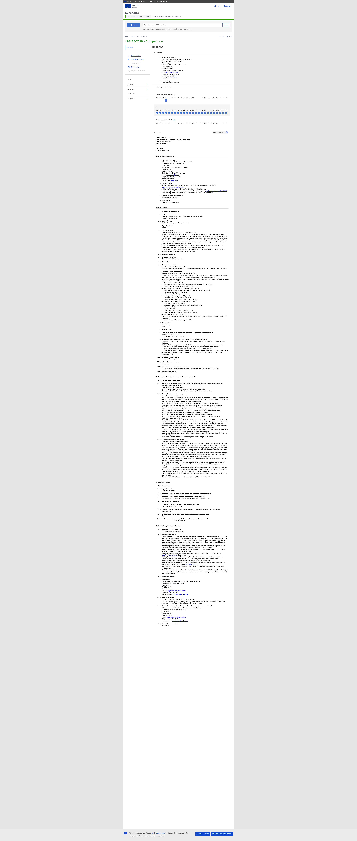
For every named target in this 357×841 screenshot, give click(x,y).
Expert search (172, 29)
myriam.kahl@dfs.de (172, 72)
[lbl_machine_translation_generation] (174, 120)
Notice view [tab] (129, 47)
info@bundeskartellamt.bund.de (176, 591)
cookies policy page (158, 833)
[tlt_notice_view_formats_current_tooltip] (227, 132)
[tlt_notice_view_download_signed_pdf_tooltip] (166, 100)
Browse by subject (183, 29)
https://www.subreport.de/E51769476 (173, 187)
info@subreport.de (191, 564)
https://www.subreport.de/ (169, 555)
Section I (130, 80)
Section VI (131, 98)
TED (126, 36)
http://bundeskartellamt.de (180, 594)
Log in (219, 6)
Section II (131, 84)
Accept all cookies (203, 834)
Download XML (136, 56)
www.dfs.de (174, 78)
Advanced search (160, 29)
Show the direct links (137, 59)
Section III (131, 89)
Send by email (135, 67)
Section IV (131, 94)
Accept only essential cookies (222, 834)
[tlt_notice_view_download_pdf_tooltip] (157, 113)
